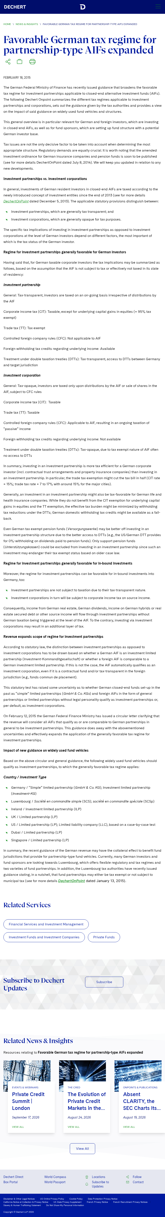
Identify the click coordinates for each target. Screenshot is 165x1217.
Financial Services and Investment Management (46, 924)
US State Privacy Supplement (67, 1202)
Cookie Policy (75, 1198)
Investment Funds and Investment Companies (44, 937)
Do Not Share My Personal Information (65, 1205)
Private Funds (104, 937)
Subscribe (104, 982)
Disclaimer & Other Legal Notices (19, 1198)
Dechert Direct (13, 1177)
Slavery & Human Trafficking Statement (22, 1205)
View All (18, 1126)
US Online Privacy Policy (52, 1198)
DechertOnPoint (16, 201)
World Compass (55, 1177)
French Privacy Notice (97, 1202)
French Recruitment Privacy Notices (130, 1202)
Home (7, 24)
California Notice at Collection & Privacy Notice (25, 1202)
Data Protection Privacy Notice (102, 1198)
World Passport (55, 1182)
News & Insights (27, 24)
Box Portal (10, 1182)
